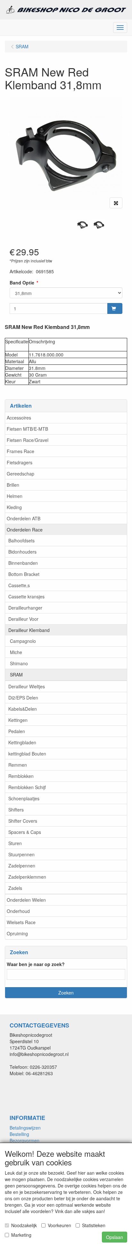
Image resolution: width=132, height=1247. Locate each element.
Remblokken (21, 776)
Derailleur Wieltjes (26, 686)
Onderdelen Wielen (26, 900)
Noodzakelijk (24, 1225)
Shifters (16, 809)
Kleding (14, 507)
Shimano (19, 663)
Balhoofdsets (21, 540)
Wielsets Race (21, 922)
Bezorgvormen (24, 1140)
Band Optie (22, 282)
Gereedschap (20, 473)
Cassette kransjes (26, 596)
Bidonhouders (22, 551)
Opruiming (17, 933)
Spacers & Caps (24, 832)
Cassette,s (19, 585)
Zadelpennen (21, 865)
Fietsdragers (19, 462)
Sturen (15, 843)
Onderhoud (18, 911)
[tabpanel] (82, 225)
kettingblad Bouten (27, 753)
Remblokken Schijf (27, 787)
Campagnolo (23, 641)
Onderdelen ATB (23, 518)
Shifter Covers (22, 821)
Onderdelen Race (25, 529)
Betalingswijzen (25, 1127)
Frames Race (20, 451)
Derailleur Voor (23, 619)
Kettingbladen (22, 742)
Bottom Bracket (23, 574)
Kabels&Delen (22, 709)
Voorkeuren (59, 1225)
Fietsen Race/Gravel (27, 440)
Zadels (15, 888)
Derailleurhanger (25, 607)
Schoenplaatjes (23, 798)
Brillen (13, 485)
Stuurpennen (21, 854)
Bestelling (19, 1134)
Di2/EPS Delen (23, 697)
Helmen (14, 496)
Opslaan (114, 1237)
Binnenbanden (23, 563)
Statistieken (93, 1225)
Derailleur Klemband (29, 630)
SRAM (16, 674)
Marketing (21, 1235)
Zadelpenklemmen (27, 877)
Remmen (17, 765)
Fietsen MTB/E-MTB (27, 429)
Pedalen (16, 731)
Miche (16, 652)
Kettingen (18, 720)
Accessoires (19, 417)
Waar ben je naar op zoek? (36, 964)
